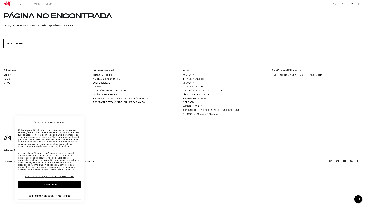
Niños (49, 4)
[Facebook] (358, 161)
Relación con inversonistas (109, 90)
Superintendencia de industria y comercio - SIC (210, 110)
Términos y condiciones (196, 94)
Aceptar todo (49, 184)
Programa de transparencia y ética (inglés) (119, 102)
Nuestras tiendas (192, 86)
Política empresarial (105, 94)
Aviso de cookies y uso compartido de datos (49, 176)
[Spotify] (337, 161)
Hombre (36, 4)
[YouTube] (344, 161)
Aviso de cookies (192, 106)
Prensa (97, 86)
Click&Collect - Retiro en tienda (202, 90)
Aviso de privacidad (194, 98)
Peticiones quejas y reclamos (200, 114)
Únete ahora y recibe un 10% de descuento (297, 75)
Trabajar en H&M (103, 75)
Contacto (188, 75)
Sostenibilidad (101, 83)
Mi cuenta (188, 83)
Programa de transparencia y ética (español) (120, 98)
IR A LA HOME (15, 43)
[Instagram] (330, 161)
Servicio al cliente (193, 79)
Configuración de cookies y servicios (49, 196)
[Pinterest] (351, 161)
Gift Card (188, 102)
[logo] (182, 138)
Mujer (23, 4)
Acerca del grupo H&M (106, 79)
